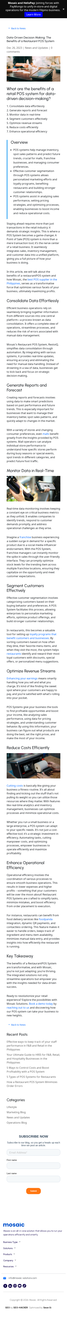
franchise (25, 537)
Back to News (18, 28)
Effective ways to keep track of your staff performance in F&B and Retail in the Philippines (32, 1045)
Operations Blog (17, 1122)
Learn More (33, 14)
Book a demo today (41, 1003)
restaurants (14, 653)
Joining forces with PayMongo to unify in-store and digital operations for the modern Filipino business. (34, 8)
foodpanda (46, 919)
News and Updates (36, 48)
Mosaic (32, 1300)
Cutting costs (15, 785)
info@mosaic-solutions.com (23, 1278)
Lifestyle (12, 1107)
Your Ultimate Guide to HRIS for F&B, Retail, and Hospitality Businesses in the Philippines (33, 1058)
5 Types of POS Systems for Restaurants (31, 1077)
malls (46, 434)
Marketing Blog (16, 1112)
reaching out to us (18, 1007)
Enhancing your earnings (22, 678)
